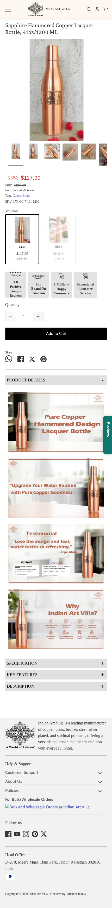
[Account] (97, 9)
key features (55, 674)
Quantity (12, 304)
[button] (8, 9)
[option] (56, 90)
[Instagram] (26, 834)
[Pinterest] (35, 834)
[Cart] (105, 9)
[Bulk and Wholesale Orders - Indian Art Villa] (47, 806)
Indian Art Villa (38, 894)
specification (55, 663)
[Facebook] (8, 834)
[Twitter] (44, 834)
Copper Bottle (21, 195)
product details (55, 380)
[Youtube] (17, 834)
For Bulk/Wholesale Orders (29, 799)
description (55, 686)
